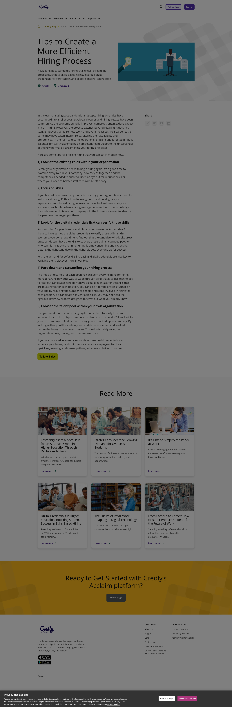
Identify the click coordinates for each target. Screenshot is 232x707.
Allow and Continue (187, 698)
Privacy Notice (113, 704)
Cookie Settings (166, 698)
